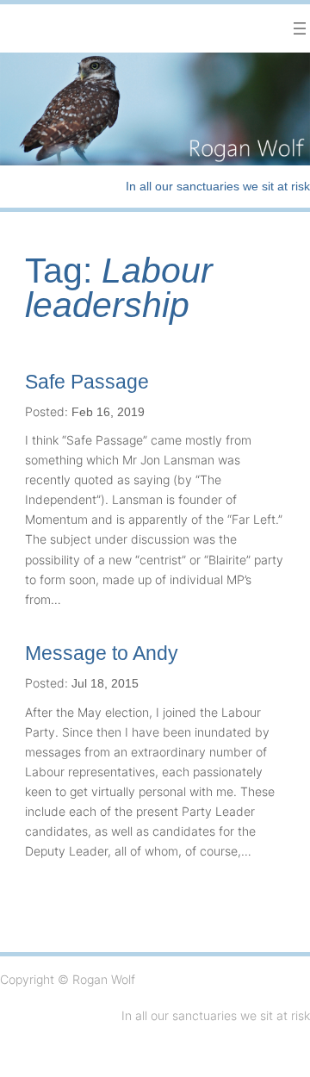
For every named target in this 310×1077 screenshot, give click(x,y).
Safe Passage (87, 382)
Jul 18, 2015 (105, 683)
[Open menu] (299, 28)
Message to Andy (101, 653)
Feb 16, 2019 (108, 412)
